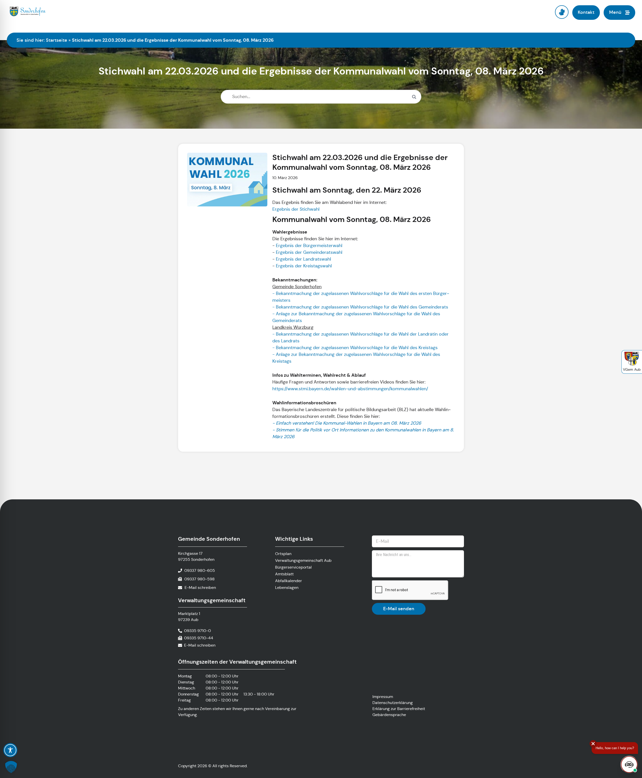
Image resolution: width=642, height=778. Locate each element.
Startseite (56, 40)
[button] (11, 767)
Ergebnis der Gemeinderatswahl (309, 252)
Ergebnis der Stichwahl (295, 209)
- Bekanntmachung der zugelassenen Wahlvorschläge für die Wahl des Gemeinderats (360, 307)
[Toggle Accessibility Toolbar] (10, 750)
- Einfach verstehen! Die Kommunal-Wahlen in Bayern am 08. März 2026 (346, 423)
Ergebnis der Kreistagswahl (303, 266)
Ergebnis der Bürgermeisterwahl (309, 245)
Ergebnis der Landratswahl (303, 259)
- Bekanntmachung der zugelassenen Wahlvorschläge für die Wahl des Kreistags (355, 347)
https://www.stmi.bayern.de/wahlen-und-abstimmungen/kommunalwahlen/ (350, 389)
